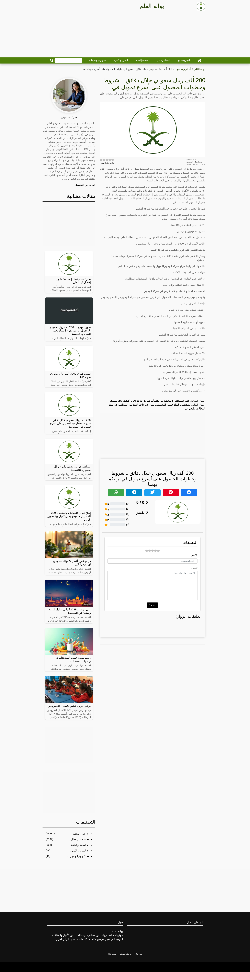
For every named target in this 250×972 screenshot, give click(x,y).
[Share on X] (152, 492)
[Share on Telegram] (134, 492)
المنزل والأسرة (121, 60)
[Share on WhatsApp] (116, 492)
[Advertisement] (125, 35)
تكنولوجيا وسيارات (97, 60)
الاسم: (194, 555)
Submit (152, 605)
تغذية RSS (111, 954)
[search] (52, 60)
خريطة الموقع (126, 954)
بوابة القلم (199, 69)
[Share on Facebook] (189, 492)
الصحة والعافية (142, 60)
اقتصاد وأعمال (163, 60)
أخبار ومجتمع (184, 60)
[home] (199, 60)
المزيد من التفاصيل (85, 184)
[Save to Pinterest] (171, 492)
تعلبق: (194, 567)
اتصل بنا (139, 954)
